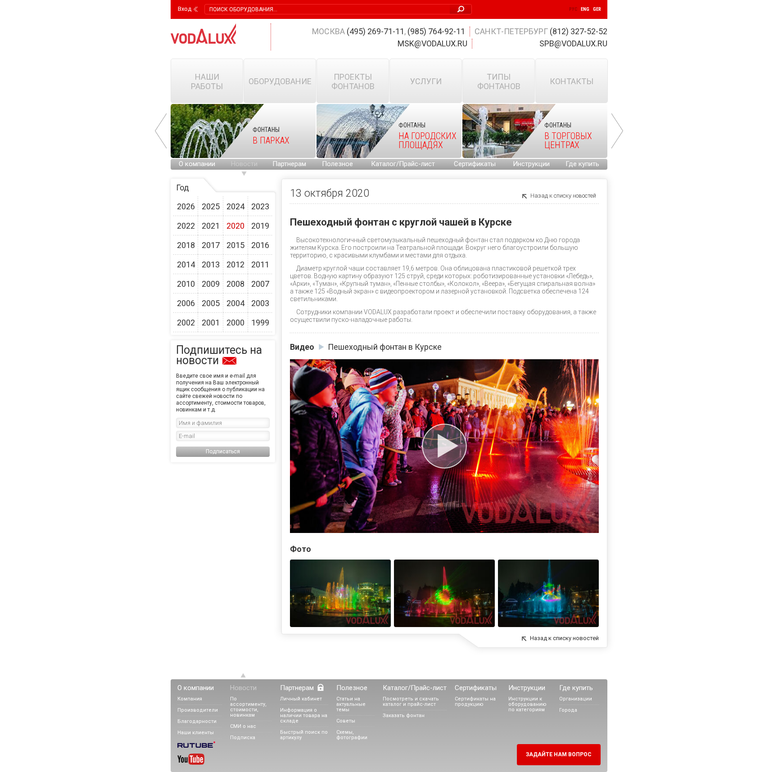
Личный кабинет (301, 699)
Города (568, 710)
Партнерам (289, 164)
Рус (573, 9)
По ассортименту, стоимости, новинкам (248, 707)
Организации (575, 699)
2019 (260, 225)
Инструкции (531, 164)
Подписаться (223, 451)
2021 (211, 225)
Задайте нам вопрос (559, 754)
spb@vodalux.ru (573, 43)
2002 (186, 322)
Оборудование (280, 81)
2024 (235, 206)
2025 (211, 206)
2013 (211, 264)
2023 (260, 206)
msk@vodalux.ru (432, 43)
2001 (211, 322)
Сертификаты (475, 164)
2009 (211, 284)
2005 (211, 303)
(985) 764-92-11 (436, 31)
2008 (235, 284)
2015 (235, 245)
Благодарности (197, 721)
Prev (161, 131)
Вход (184, 9)
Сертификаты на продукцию (475, 701)
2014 (186, 264)
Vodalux (203, 33)
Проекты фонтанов (353, 81)
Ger (597, 9)
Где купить (582, 164)
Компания (189, 699)
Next (617, 131)
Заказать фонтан (404, 715)
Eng (585, 9)
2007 (260, 284)
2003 (260, 303)
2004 (235, 303)
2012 (235, 264)
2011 (260, 264)
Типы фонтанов (498, 81)
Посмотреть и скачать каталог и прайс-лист (411, 701)
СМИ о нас (243, 726)
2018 (186, 245)
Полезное (337, 164)
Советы (345, 721)
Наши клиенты (195, 733)
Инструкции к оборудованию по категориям (527, 704)
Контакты (571, 81)
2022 (186, 225)
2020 (235, 225)
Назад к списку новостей (563, 195)
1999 (260, 322)
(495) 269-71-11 (375, 31)
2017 (211, 245)
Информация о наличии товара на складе (303, 715)
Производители (197, 710)
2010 (186, 284)
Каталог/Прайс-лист (403, 164)
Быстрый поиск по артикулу (304, 734)
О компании (197, 164)
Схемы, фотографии (351, 734)
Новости (244, 164)
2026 (186, 206)
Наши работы (207, 81)
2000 (235, 322)
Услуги (426, 81)
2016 (260, 245)
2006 (186, 303)
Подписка (242, 737)
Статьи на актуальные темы (351, 704)
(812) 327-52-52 (578, 31)
